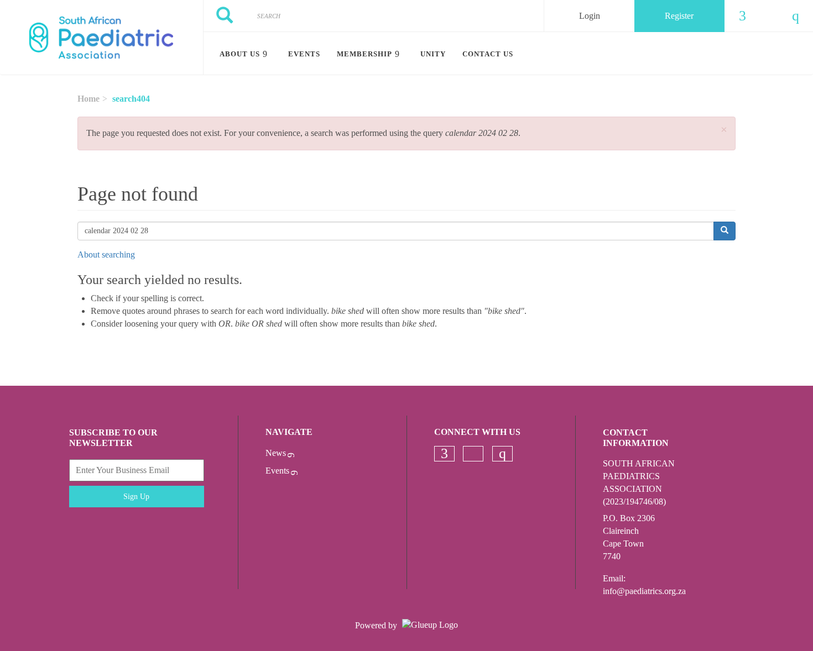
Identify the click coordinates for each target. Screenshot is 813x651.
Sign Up (136, 496)
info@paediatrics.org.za (644, 591)
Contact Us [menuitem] (487, 54)
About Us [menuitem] (240, 54)
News (275, 453)
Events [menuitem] (304, 54)
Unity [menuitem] (433, 54)
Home (88, 98)
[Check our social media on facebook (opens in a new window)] (444, 454)
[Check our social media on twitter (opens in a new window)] (473, 453)
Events (277, 470)
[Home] (101, 37)
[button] (724, 130)
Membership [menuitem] (364, 54)
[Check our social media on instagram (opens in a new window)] (502, 454)
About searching (106, 254)
